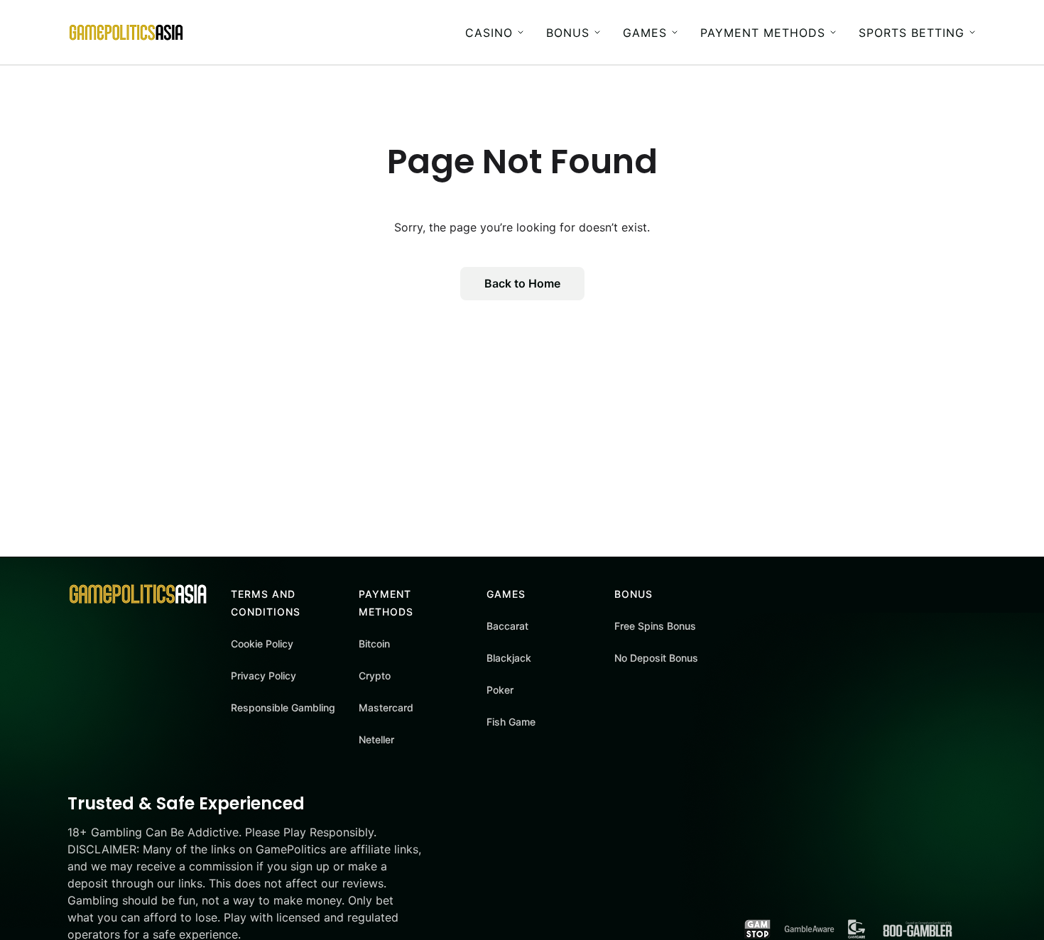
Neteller (376, 739)
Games (645, 33)
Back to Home (522, 283)
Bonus (567, 33)
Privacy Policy (263, 676)
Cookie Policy (262, 644)
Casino (489, 33)
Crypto (375, 676)
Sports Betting (911, 33)
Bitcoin (374, 644)
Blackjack (508, 658)
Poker (499, 690)
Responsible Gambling (283, 707)
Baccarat (507, 626)
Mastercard (386, 707)
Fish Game (510, 722)
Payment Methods (762, 33)
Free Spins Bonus (655, 626)
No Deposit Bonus (656, 658)
